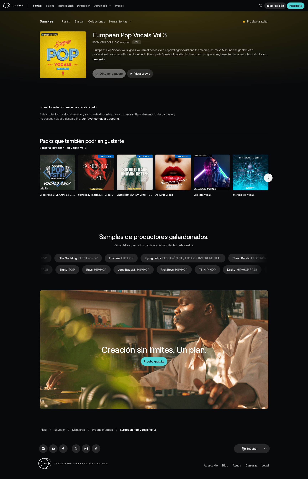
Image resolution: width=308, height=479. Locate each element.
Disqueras (78, 429)
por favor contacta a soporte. (101, 118)
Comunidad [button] (100, 5)
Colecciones (96, 21)
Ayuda (237, 465)
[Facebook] (63, 448)
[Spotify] (43, 448)
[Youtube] (53, 448)
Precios (119, 5)
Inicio (43, 429)
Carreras (251, 465)
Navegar (59, 429)
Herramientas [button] (118, 21)
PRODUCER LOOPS (103, 42)
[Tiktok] (96, 448)
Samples (38, 5)
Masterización (66, 5)
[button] (260, 6)
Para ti (66, 21)
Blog (225, 465)
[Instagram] (86, 448)
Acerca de (211, 465)
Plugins (50, 5)
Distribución (83, 5)
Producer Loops (102, 429)
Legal (265, 465)
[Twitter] (76, 448)
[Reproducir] (63, 54)
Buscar (79, 21)
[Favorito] (47, 172)
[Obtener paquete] (68, 172)
